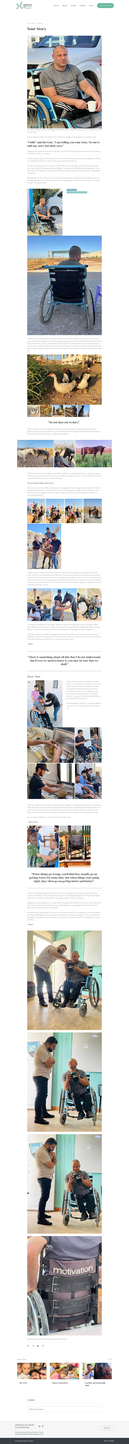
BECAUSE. (24, 1383)
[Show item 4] (71, 411)
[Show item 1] (33, 411)
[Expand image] (64, 379)
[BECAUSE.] (31, 1371)
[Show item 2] (46, 411)
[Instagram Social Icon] (40, 1426)
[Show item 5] (84, 411)
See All (110, 1359)
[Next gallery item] (99, 380)
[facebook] (43, 1426)
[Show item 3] (58, 411)
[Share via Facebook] (28, 1346)
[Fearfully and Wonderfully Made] (97, 1371)
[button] (91, 5)
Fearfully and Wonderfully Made (95, 1384)
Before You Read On (60, 1383)
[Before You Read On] (64, 1371)
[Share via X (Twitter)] (33, 1346)
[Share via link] (43, 1346)
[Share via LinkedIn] (38, 1346)
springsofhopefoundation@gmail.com (29, 1434)
